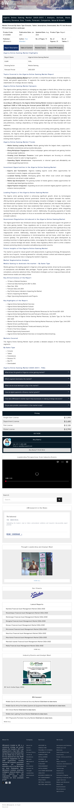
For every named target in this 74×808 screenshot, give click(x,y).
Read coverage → (14, 534)
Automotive (60, 773)
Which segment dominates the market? (18, 379)
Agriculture (60, 791)
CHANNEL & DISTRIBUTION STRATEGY (43, 761)
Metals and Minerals (63, 782)
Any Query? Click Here (37, 450)
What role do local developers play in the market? (22, 385)
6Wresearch (10, 805)
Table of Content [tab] (26, 48)
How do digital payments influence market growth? (22, 392)
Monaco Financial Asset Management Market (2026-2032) (25, 625)
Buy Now (37, 433)
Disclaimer (29, 766)
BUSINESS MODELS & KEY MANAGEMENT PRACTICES (45, 778)
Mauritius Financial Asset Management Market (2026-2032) (26, 633)
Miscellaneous (61, 789)
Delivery (29, 759)
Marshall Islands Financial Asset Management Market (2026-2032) (28, 641)
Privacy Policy (31, 752)
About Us (29, 745)
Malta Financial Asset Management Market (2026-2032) (24, 646)
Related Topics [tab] (40, 48)
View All (37, 580)
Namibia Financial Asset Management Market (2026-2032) (25, 609)
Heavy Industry (61, 761)
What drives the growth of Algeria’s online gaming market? (25, 372)
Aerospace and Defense (64, 745)
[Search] (66, 3)
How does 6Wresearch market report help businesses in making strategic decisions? (33, 399)
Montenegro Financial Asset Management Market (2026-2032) (26, 617)
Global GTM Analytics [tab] (55, 48)
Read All (7, 721)
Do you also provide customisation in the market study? (23, 405)
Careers (28, 750)
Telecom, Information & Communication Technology (64, 766)
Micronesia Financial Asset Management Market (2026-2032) (26, 629)
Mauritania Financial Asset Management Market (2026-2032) (26, 637)
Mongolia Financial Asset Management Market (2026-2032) (25, 621)
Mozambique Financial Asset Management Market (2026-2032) (27, 613)
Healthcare (60, 770)
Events (28, 747)
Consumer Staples (62, 775)
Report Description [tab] (11, 48)
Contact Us (29, 768)
